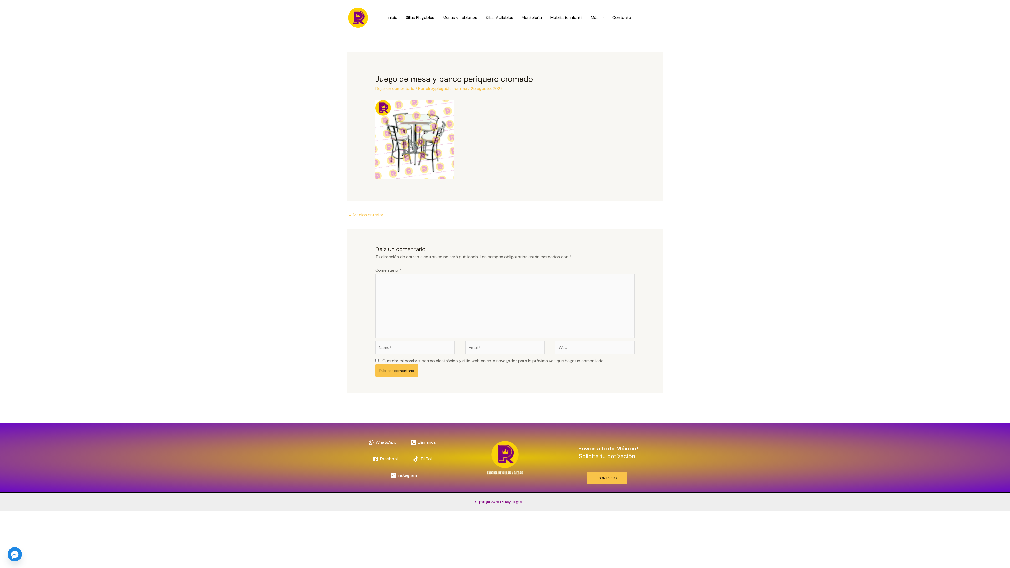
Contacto (621, 17)
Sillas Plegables (420, 17)
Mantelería (532, 17)
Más (595, 17)
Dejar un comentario (395, 88)
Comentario (388, 270)
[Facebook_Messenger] (15, 554)
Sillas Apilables (499, 17)
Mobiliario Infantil (566, 17)
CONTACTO (607, 478)
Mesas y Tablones (460, 17)
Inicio (392, 17)
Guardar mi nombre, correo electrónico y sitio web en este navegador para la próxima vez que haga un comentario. (493, 360)
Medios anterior (365, 214)
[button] (601, 17)
